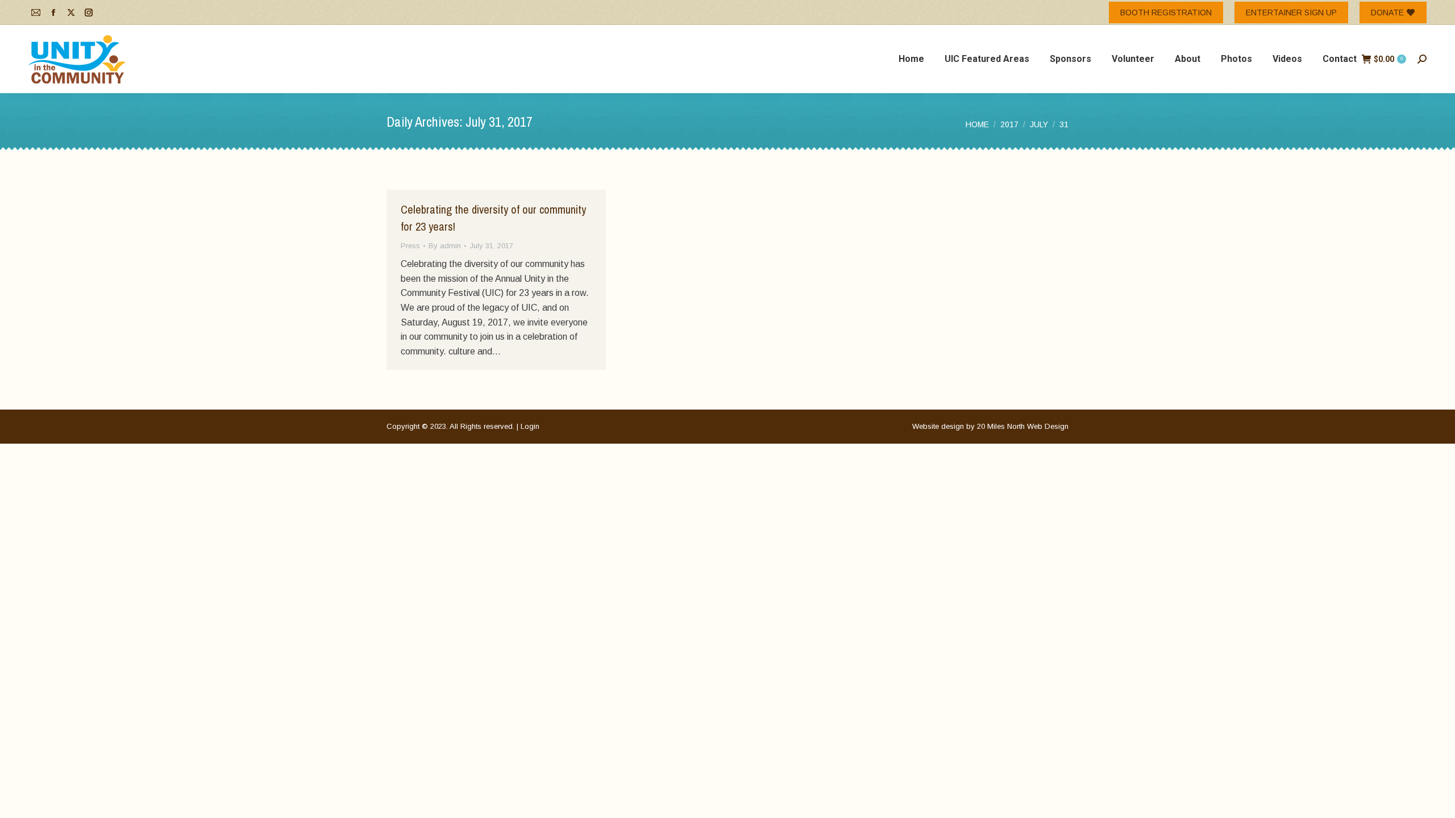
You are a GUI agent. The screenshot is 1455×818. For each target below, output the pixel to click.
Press (410, 245)
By (445, 245)
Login (530, 426)
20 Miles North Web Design (1023, 426)
